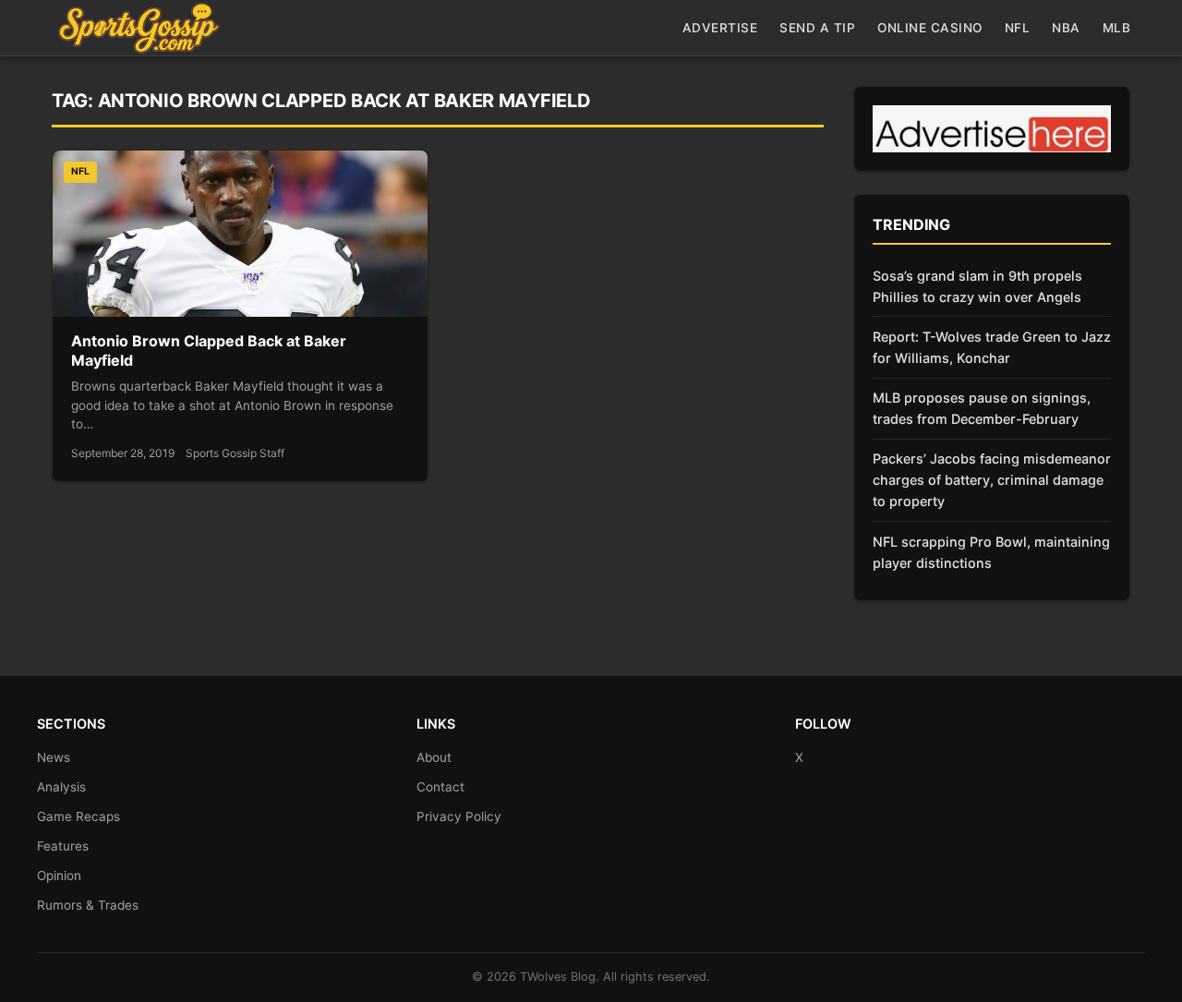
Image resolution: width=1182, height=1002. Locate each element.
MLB (1117, 27)
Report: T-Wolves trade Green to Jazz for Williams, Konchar (992, 347)
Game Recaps (78, 816)
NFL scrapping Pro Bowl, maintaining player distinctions (991, 552)
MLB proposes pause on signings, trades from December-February (982, 408)
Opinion (59, 875)
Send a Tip (817, 27)
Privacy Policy (458, 816)
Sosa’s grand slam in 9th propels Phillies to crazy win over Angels (977, 286)
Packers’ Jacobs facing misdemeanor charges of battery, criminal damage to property (992, 480)
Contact (440, 786)
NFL (1018, 27)
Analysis (61, 786)
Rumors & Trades (88, 905)
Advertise (720, 27)
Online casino (930, 27)
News (53, 757)
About (434, 757)
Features (63, 846)
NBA (1066, 27)
